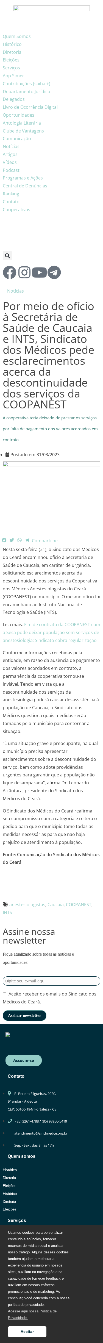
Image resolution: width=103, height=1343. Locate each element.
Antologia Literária (22, 123)
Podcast (11, 170)
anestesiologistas (27, 905)
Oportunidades (18, 115)
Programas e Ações (23, 178)
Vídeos (10, 162)
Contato (11, 202)
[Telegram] (54, 272)
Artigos (10, 154)
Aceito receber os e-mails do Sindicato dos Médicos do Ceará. (49, 998)
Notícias (11, 146)
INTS (7, 912)
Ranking (11, 194)
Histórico (12, 44)
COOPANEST (78, 905)
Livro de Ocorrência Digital (30, 107)
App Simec (13, 76)
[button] (7, 255)
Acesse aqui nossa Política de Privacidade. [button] (32, 1314)
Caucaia (56, 905)
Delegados (14, 99)
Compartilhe (45, 541)
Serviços (11, 68)
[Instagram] (24, 272)
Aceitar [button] (27, 1331)
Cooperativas (16, 210)
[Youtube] (39, 272)
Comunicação (17, 139)
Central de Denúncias (25, 186)
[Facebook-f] (9, 272)
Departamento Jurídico (26, 92)
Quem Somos (17, 36)
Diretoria (12, 52)
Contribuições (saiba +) (26, 84)
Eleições (11, 60)
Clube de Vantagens (23, 131)
